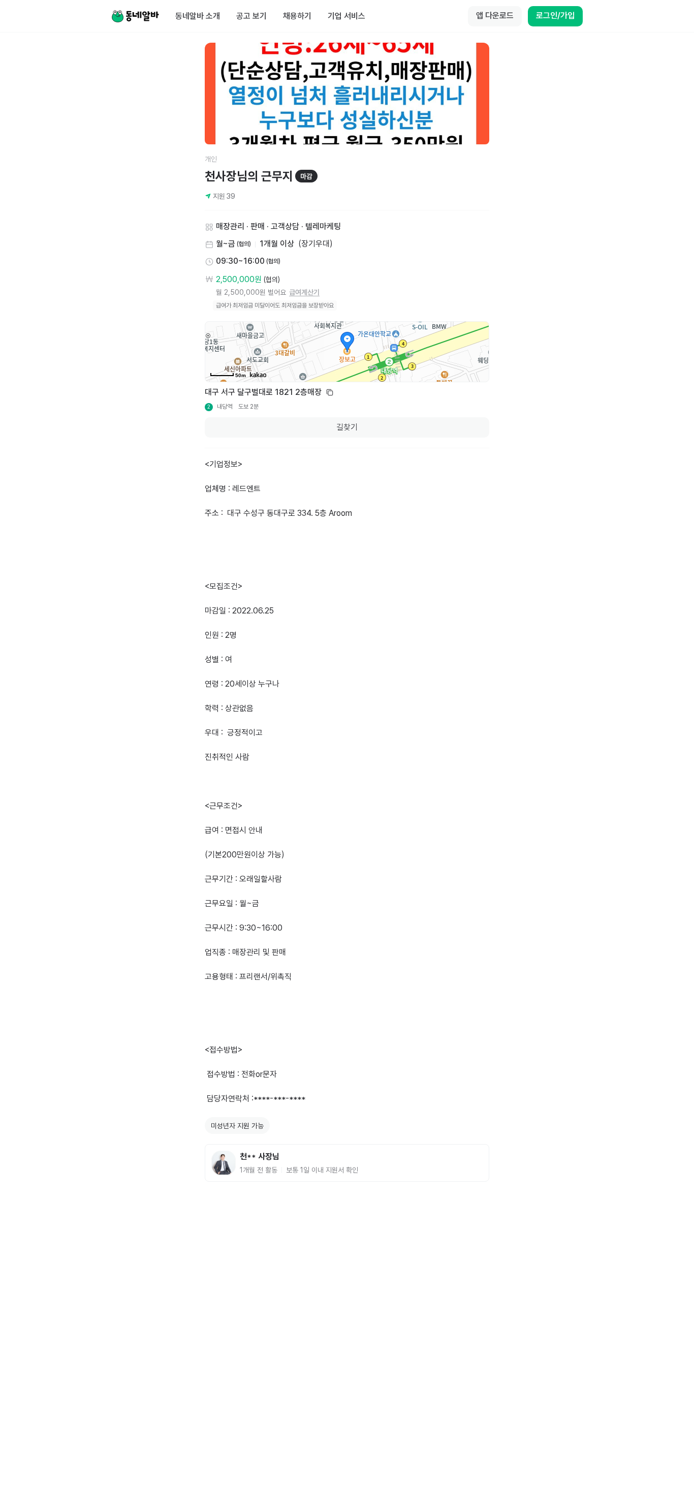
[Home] (135, 16)
